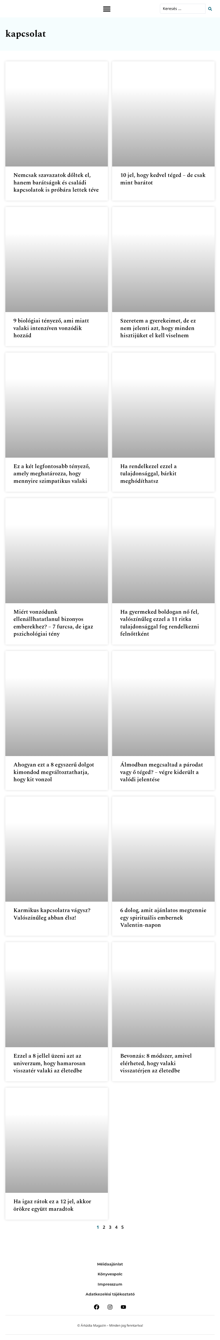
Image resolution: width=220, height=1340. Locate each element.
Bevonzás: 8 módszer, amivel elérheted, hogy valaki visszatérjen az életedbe (156, 1063)
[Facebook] (96, 1307)
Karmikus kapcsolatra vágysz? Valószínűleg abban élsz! (51, 914)
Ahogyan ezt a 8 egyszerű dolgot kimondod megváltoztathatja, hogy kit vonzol (53, 772)
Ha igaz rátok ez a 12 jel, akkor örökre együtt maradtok (52, 1205)
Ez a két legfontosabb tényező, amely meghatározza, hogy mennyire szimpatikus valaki (51, 474)
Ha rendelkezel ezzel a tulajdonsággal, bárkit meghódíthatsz (148, 474)
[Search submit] (211, 9)
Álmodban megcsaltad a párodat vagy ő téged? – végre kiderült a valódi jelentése (161, 772)
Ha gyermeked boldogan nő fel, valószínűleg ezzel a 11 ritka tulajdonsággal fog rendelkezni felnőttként (159, 623)
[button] (107, 9)
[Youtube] (123, 1307)
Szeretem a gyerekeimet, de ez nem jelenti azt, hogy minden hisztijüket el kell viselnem (158, 328)
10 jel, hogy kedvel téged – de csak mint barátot (163, 179)
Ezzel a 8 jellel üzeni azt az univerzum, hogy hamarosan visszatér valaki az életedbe (49, 1063)
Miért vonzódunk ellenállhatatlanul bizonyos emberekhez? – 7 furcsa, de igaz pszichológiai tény (53, 623)
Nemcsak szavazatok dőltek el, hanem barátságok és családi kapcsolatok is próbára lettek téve (56, 182)
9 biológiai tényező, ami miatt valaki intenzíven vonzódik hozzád (51, 328)
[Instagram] (110, 1307)
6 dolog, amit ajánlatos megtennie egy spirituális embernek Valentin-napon (163, 918)
